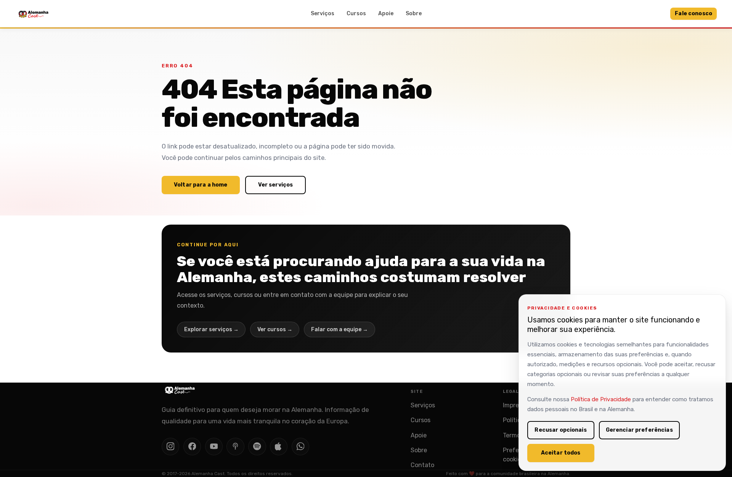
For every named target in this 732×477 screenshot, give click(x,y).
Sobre (414, 13)
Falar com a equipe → (339, 329)
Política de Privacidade (601, 399)
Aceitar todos (561, 453)
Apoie (385, 13)
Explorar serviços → (211, 329)
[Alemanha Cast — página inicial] (33, 13)
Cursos (356, 13)
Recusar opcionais (560, 430)
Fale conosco (693, 13)
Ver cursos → (274, 329)
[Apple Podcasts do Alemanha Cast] (278, 446)
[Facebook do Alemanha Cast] (192, 446)
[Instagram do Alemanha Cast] (170, 446)
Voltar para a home (201, 185)
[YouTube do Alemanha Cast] (214, 446)
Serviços (322, 13)
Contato (422, 465)
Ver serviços (275, 185)
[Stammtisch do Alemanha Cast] (300, 446)
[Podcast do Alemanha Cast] (235, 446)
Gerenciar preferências (639, 430)
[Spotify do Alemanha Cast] (257, 446)
